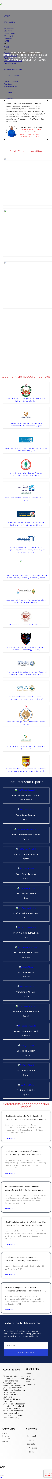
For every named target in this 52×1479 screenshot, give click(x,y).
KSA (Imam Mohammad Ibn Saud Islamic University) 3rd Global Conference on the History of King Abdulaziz (23, 1189)
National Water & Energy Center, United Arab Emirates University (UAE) (26, 399)
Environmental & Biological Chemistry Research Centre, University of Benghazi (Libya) (26, 673)
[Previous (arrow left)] (1, 1475)
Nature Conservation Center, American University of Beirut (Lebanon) (26, 474)
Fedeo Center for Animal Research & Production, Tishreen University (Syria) (26, 698)
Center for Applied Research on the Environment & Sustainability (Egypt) (26, 424)
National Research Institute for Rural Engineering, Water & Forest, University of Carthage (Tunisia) (26, 549)
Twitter (30, 1440)
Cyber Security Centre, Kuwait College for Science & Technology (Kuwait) (26, 648)
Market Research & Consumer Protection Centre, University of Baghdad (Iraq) (26, 523)
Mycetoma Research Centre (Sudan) (26, 625)
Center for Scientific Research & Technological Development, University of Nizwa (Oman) (26, 576)
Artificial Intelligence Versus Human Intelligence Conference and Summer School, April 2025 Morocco (25, 1290)
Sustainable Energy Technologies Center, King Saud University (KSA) (26, 449)
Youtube (33, 1448)
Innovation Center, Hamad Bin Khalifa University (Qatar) (26, 499)
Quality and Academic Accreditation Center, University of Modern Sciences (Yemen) (26, 770)
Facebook (31, 1436)
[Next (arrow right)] (3, 1475)
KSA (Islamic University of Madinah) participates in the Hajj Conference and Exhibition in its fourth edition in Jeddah (22, 1260)
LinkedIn (31, 1444)
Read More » (10, 1138)
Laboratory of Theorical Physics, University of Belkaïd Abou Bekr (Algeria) (26, 601)
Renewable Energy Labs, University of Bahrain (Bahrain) (26, 723)
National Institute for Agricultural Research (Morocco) (26, 747)
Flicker (32, 1452)
